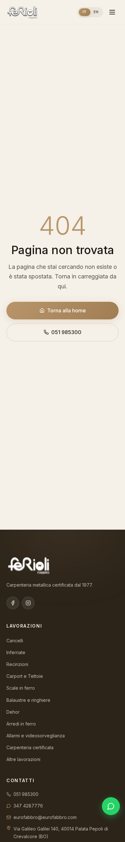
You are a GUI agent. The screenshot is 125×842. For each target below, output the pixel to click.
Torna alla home (66, 310)
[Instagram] (28, 603)
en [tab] (96, 12)
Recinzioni (17, 664)
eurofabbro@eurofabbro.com (45, 817)
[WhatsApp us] (111, 806)
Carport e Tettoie (24, 676)
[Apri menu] (112, 12)
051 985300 (66, 332)
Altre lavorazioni (23, 759)
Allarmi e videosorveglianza (35, 735)
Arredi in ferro (21, 723)
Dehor (13, 712)
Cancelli (14, 640)
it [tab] (85, 12)
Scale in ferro (20, 688)
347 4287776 (28, 805)
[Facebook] (12, 603)
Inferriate (15, 652)
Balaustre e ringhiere (28, 700)
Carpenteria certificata (30, 747)
